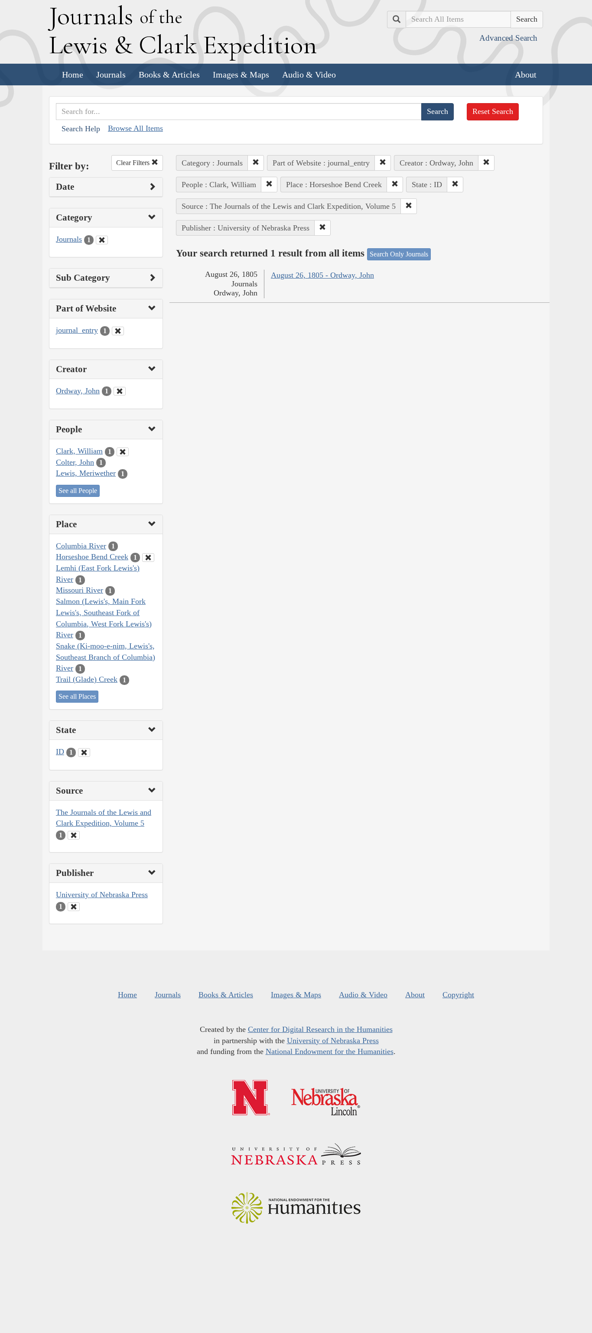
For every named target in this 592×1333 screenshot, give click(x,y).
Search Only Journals (399, 254)
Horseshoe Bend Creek (92, 556)
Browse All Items (135, 128)
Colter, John (75, 462)
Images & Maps (241, 74)
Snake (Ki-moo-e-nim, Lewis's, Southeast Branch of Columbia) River (105, 657)
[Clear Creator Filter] (120, 391)
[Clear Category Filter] (102, 240)
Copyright (458, 994)
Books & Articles (169, 74)
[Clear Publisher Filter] (74, 906)
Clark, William (79, 451)
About (526, 74)
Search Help (81, 128)
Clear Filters (133, 162)
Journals (111, 74)
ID (60, 751)
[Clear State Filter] (84, 752)
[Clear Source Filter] (74, 835)
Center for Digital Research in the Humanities (320, 1029)
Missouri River (79, 590)
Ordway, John (78, 390)
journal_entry (77, 330)
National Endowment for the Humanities (330, 1051)
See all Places (77, 696)
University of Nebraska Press (102, 894)
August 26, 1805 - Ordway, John (322, 275)
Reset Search (492, 111)
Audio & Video (309, 74)
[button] (255, 163)
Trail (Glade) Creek (86, 679)
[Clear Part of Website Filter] (118, 331)
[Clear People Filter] (123, 452)
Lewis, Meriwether (86, 473)
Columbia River (81, 546)
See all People (78, 490)
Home (72, 74)
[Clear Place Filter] (148, 557)
